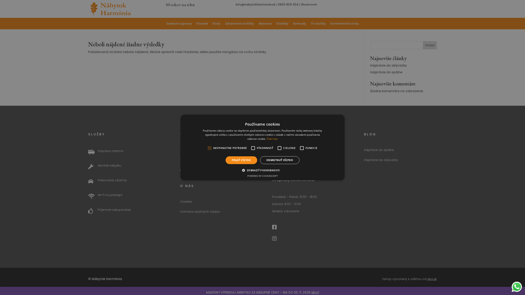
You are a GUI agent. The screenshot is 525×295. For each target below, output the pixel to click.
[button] (262, 170)
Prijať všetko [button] (241, 160)
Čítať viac (272, 139)
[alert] (262, 147)
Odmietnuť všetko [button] (279, 160)
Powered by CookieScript (262, 175)
